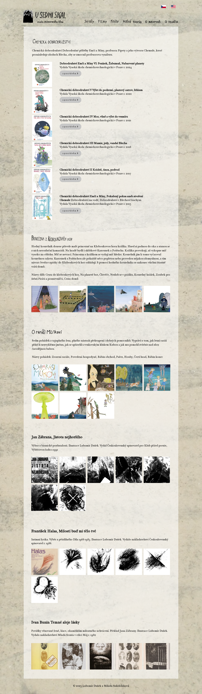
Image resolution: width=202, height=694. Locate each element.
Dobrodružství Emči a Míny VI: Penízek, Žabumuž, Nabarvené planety (102, 63)
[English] (173, 6)
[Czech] (164, 6)
